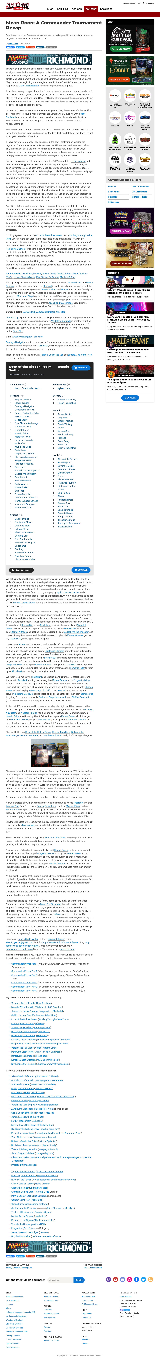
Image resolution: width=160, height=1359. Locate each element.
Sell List (62, 9)
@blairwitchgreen (56, 939)
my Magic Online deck (48, 1060)
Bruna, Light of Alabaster (23, 1175)
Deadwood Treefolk (24, 409)
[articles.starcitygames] (150, 1279)
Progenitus (16, 1228)
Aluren (22, 644)
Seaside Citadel (65, 510)
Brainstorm (50, 806)
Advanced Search (51, 1296)
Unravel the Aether (67, 448)
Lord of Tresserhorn (21, 1121)
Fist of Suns (29, 1228)
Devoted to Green (43, 1088)
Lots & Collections (140, 186)
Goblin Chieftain (58, 863)
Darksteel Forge (47, 697)
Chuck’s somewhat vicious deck (53, 1064)
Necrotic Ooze (42, 1191)
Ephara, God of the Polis (80, 354)
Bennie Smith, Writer (28, 939)
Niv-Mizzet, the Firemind (23, 1064)
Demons (44, 1232)
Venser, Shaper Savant (24, 277)
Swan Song (26, 273)
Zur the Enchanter (53, 735)
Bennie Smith (13, 44)
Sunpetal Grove (65, 513)
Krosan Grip (63, 431)
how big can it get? (50, 1129)
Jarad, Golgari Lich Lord (22, 1153)
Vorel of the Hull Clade (22, 1047)
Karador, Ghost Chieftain (23, 1039)
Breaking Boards (42, 1027)
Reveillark (20, 467)
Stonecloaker (21, 487)
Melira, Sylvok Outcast (22, 1216)
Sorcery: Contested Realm (145, 127)
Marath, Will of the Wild (22, 1007)
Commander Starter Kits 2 (24, 986)
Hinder (9, 277)
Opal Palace (64, 493)
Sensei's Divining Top (25, 542)
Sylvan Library (65, 388)
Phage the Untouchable (23, 1133)
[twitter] (143, 1279)
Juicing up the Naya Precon (49, 1080)
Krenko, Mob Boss (61, 732)
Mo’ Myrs (69, 1208)
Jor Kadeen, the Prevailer (23, 1208)
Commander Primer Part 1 (24, 963)
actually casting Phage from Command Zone (58, 1133)
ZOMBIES (37, 1121)
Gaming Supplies (13, 1336)
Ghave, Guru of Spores (22, 1183)
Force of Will (70, 628)
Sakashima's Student (25, 474)
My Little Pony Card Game (130, 170)
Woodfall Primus (23, 507)
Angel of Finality (23, 399)
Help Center (87, 1314)
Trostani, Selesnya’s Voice (24, 1149)
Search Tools (51, 1293)
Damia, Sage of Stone (24, 602)
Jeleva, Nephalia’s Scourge (24, 1011)
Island (61, 489)
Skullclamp (20, 546)
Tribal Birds (43, 1031)
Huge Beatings (43, 1003)
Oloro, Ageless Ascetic (22, 1023)
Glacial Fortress (65, 479)
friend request (67, 949)
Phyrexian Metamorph (26, 457)
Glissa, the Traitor (20, 1187)
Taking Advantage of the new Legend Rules (46, 1043)
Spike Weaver (22, 484)
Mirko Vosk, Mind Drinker (23, 1096)
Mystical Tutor (73, 806)
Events (48, 1306)
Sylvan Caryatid (22, 494)
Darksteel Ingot (22, 525)
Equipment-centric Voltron (49, 1171)
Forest (61, 476)
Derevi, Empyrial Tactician (24, 1031)
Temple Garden (65, 516)
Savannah (63, 506)
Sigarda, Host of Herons (23, 1171)
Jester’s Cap (29, 312)
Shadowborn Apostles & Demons (53, 1039)
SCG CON (77, 9)
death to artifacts (39, 1204)
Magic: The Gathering (115, 106)
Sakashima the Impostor (27, 470)
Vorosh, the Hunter (20, 1224)
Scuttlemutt (21, 477)
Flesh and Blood (145, 149)
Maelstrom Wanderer (27, 735)
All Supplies (113, 202)
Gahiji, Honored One (21, 1015)
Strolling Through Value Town (53, 1019)
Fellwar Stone (21, 529)
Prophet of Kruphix (24, 463)
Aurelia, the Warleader (22, 1108)
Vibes (130, 126)
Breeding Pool (65, 462)
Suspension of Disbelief (51, 1011)
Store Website (126, 1296)
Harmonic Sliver (23, 426)
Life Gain (39, 1023)
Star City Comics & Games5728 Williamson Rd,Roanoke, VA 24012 (131, 1303)
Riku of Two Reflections (23, 1157)
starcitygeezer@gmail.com (19, 942)
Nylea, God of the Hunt (22, 1088)
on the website (78, 161)
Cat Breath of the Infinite (31, 1117)
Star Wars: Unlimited (115, 169)
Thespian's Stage (66, 520)
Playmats (112, 197)
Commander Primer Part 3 (24, 975)
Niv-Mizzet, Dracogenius (23, 1145)
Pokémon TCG (130, 105)
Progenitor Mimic (23, 460)
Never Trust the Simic (45, 1047)
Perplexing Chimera (16, 249)
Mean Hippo (30, 1165)
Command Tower (66, 469)
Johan (14, 1117)
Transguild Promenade (69, 523)
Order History (87, 1300)
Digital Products (139, 197)
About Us (86, 1340)
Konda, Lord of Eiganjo (22, 1220)
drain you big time (44, 1153)
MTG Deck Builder (51, 1300)
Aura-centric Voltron (47, 1175)
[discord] (122, 1279)
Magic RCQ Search (51, 1314)
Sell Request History (90, 1304)
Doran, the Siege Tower (22, 1051)
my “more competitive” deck (46, 1236)
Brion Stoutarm (54, 1208)
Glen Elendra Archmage (47, 277)
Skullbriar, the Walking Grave (25, 1129)
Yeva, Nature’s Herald (21, 1137)
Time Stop (61, 312)
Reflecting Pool (65, 499)
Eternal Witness (23, 416)
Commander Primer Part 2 (24, 971)
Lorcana (115, 126)
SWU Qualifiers (50, 1318)
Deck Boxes (113, 192)
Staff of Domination (81, 697)
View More (130, 398)
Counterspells (13, 273)
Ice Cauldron (40, 1196)
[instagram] (129, 1279)
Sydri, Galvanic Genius (68, 592)
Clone (58, 914)
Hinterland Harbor (67, 486)
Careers (85, 1344)
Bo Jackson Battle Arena (115, 149)
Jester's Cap (21, 535)
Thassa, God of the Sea (51, 354)
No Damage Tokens (39, 1100)
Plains (61, 496)
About (85, 1336)
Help (138, 3)
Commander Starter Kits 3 (24, 990)
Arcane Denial (49, 273)
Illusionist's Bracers (25, 532)
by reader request (45, 1112)
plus (36, 1108)
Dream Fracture (79, 273)
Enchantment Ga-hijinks (44, 1015)
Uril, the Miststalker (20, 1236)
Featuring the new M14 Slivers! (42, 1076)
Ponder (40, 806)
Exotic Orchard (65, 472)
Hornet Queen (22, 430)
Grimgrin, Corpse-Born (22, 1191)
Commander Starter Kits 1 (24, 982)
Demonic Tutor (77, 668)
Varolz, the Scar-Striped (23, 1104)
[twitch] (108, 1279)
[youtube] (115, 1279)
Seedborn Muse (23, 480)
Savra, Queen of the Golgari (24, 1232)
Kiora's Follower (22, 436)
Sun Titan (19, 490)
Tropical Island (65, 526)
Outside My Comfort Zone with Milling (56, 1096)
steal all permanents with (49, 1157)
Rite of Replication (67, 403)
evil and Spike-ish (47, 1141)
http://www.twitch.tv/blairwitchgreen (60, 942)
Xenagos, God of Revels (23, 1003)
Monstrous (41, 1035)
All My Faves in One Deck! (48, 1051)
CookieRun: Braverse (14, 1328)
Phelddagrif (17, 1165)
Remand (37, 273)
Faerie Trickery (64, 273)
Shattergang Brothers (22, 1027)
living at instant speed (45, 1137)
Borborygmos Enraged (22, 1056)
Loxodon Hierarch (24, 440)
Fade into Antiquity (67, 399)
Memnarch (61, 697)
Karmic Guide (21, 433)
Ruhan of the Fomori (21, 1179)
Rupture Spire (64, 503)
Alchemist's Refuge (67, 459)
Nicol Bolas (17, 1092)
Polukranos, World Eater (23, 1035)
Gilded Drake (21, 419)
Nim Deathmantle (23, 539)
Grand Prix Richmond (28, 85)
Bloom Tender (22, 403)
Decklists (106, 9)
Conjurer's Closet (23, 522)
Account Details (88, 1296)
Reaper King (17, 1043)
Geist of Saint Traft (20, 1200)
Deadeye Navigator (22, 336)
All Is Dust (17, 671)
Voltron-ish (37, 1200)
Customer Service (91, 1323)
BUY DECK (83, 368)
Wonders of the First (14, 1320)
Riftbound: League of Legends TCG (145, 106)
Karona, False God (20, 1125)
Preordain (78, 802)
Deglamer (62, 417)
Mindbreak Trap (67, 277)
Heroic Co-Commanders (43, 1084)
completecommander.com (19, 949)
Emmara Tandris (19, 1100)
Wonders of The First (130, 149)
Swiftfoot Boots (23, 556)
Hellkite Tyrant (46, 1108)
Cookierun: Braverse (145, 169)
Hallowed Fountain (67, 482)
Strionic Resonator (24, 552)
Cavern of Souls (66, 466)
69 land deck (41, 1056)
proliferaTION (38, 1224)
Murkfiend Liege (23, 446)
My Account (88, 1293)
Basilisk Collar (22, 518)
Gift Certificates (139, 192)
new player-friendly (46, 1145)
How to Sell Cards (51, 1340)
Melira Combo (42, 1183)
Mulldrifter (20, 443)
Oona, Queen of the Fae (23, 1112)
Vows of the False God (41, 1125)
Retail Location (128, 1293)
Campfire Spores (43, 1212)
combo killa (40, 1216)
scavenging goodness (47, 1104)
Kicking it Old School (34, 1092)
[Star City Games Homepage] (21, 6)
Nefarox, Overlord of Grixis (24, 1141)
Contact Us (86, 1318)
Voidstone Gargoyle (45, 312)
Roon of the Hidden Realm (49, 235)
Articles (47, 1327)
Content (91, 9)
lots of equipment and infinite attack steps (54, 1179)
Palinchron (38, 336)
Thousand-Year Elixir (25, 559)
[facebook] (136, 1279)
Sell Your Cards (129, 3)
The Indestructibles (44, 1220)
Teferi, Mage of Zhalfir (40, 690)
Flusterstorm (12, 809)
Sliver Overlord (18, 1076)
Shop (50, 9)
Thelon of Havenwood (22, 1212)
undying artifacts (38, 1187)
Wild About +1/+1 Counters (48, 1007)
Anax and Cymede (20, 1084)
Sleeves (112, 186)
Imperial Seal (12, 806)
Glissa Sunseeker (20, 1204)
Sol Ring (19, 549)
